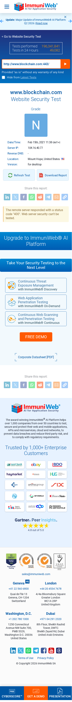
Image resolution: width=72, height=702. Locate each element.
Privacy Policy (45, 658)
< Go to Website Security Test (21, 36)
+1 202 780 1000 (19, 619)
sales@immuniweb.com (36, 574)
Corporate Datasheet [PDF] (36, 357)
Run (65, 64)
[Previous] (1, 21)
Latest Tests (28, 77)
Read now (42, 23)
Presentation (60, 696)
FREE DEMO (36, 337)
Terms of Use (25, 658)
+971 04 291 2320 (50, 619)
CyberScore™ (12, 696)
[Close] (65, 17)
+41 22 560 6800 (19, 588)
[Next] (70, 21)
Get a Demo (36, 696)
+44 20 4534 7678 (50, 588)
